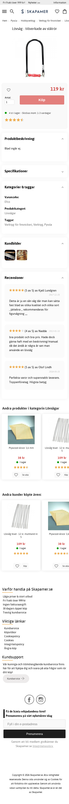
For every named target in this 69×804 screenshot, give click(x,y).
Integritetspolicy (14, 644)
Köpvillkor (10, 632)
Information (59, 2)
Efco (7, 202)
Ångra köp (10, 648)
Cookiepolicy (12, 636)
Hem (4, 20)
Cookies (9, 640)
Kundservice (11, 628)
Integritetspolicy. (43, 746)
